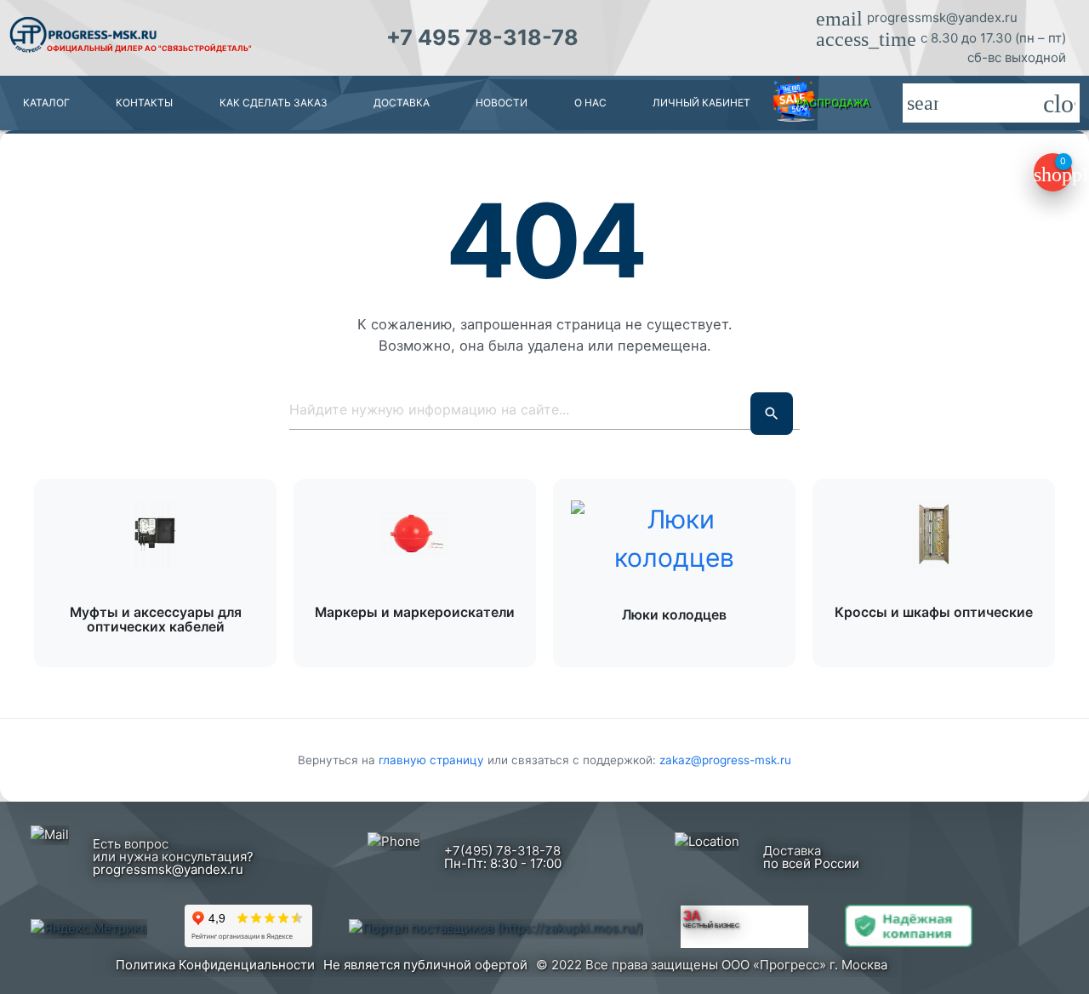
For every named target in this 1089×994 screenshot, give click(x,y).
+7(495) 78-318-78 (502, 851)
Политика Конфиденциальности (215, 965)
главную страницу (433, 760)
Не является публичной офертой (425, 965)
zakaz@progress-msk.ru (725, 760)
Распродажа (832, 102)
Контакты (144, 102)
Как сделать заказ (274, 102)
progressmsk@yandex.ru (942, 17)
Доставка (401, 102)
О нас (590, 102)
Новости (501, 102)
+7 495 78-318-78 (482, 37)
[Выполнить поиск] (771, 413)
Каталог (46, 102)
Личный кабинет (701, 102)
